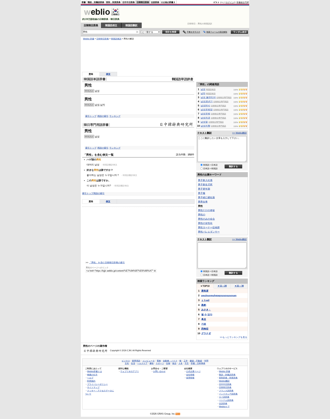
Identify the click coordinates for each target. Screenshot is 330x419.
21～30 (239, 286)
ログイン (230, 2)
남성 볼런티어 (208, 97)
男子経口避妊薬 (206, 197)
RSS (178, 414)
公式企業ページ (193, 371)
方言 (187, 363)
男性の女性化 (205, 223)
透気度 (204, 290)
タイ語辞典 (224, 397)
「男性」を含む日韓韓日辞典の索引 (107, 262)
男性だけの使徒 (206, 210)
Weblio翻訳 (224, 381)
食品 (174, 363)
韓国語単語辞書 (95, 79)
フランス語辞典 (226, 390)
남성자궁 (205, 117)
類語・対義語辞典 (96, 2)
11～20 (222, 286)
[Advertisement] (186, 14)
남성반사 (205, 105)
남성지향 (205, 125)
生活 (133, 363)
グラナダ (206, 333)
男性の (201, 214)
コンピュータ (148, 361)
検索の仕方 (92, 375)
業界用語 (136, 361)
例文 (108, 74)
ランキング (114, 116)
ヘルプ (90, 378)
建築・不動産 (196, 361)
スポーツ (160, 363)
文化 (127, 363)
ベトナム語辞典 (226, 400)
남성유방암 (207, 109)
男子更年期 (204, 188)
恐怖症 (204, 328)
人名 (180, 363)
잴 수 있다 (206, 314)
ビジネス (126, 361)
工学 (186, 361)
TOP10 (205, 286)
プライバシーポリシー (97, 384)
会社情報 (190, 375)
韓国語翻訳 (131, 25)
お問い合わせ (159, 371)
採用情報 (190, 378)
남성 (97, 90)
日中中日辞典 (128, 2)
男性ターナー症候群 (209, 227)
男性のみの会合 (206, 218)
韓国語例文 (111, 25)
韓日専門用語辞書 (96, 125)
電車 (159, 361)
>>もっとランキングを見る (233, 337)
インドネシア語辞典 (228, 394)
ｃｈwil (205, 300)
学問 (206, 361)
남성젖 (204, 121)
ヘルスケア (142, 363)
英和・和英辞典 (113, 2)
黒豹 (203, 305)
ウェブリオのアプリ (129, 371)
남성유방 (205, 113)
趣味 (152, 363)
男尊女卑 (203, 201)
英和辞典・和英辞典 (228, 378)
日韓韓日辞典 (143, 2)
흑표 (203, 319)
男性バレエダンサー (209, 231)
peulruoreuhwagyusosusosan (218, 295)
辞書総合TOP (242, 2)
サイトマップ (93, 387)
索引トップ (90, 116)
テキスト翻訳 (204, 132)
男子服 (201, 193)
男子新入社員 (205, 180)
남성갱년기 (207, 101)
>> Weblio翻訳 (239, 133)
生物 (168, 363)
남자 (102, 104)
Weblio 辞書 (88, 39)
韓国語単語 (116, 39)
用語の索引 (102, 116)
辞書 (84, 2)
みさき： (206, 309)
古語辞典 (155, 2)
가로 (203, 324)
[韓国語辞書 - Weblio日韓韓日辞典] (101, 16)
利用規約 (91, 381)
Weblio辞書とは (94, 371)
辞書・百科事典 (198, 363)
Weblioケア (224, 406)
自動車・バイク (170, 361)
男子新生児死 (205, 184)
